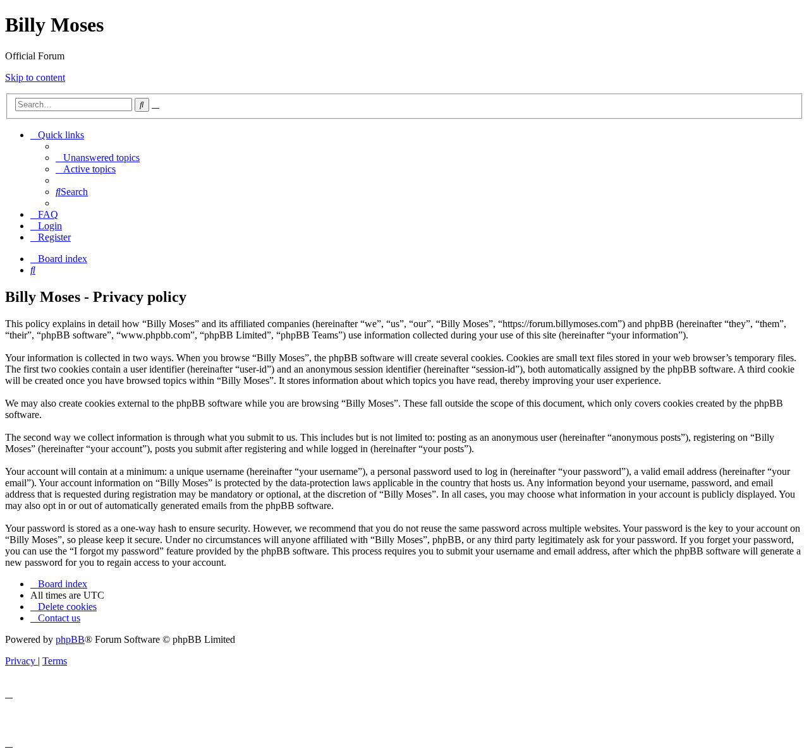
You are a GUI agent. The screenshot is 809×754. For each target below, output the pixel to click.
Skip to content (35, 77)
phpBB (70, 639)
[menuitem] (98, 157)
